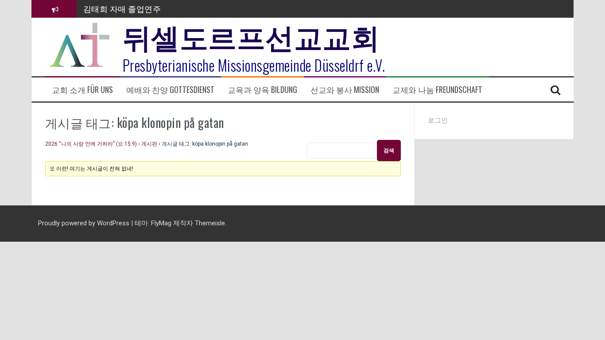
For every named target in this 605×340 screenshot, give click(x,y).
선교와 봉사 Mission (344, 89)
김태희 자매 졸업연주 (122, 8)
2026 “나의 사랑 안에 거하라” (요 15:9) (91, 144)
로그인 (438, 120)
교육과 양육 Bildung (262, 89)
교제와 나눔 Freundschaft (437, 89)
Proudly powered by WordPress (84, 223)
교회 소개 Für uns (82, 89)
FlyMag (161, 223)
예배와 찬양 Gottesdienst (170, 89)
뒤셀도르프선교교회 (251, 35)
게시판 (149, 144)
